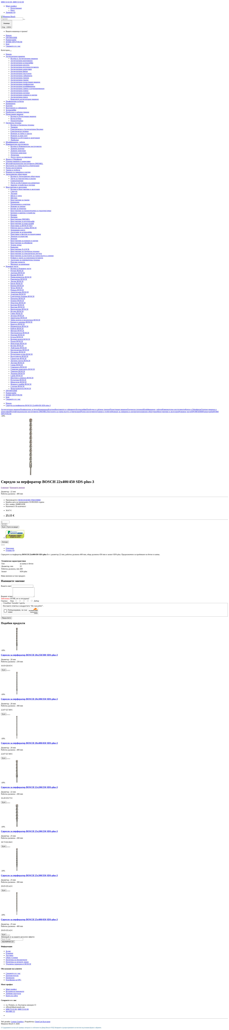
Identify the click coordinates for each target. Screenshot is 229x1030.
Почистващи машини (14, 114)
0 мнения (4, 488)
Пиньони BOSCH (17, 299)
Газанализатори (16, 181)
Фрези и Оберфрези (14, 159)
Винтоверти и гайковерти (16, 108)
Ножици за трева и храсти (21, 133)
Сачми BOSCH (16, 365)
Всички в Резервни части (20, 269)
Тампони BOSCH (17, 371)
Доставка (9, 955)
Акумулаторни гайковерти (21, 76)
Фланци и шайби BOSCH (20, 384)
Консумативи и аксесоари (16, 187)
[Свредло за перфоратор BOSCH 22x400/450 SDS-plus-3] (31, 476)
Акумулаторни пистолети (20, 73)
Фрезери (13, 217)
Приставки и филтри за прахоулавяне (25, 234)
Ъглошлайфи (11, 110)
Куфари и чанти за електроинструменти (26, 258)
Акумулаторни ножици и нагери (23, 95)
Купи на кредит (12, 527)
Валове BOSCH (16, 275)
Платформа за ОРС (13, 980)
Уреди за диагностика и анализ (23, 179)
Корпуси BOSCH (17, 324)
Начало (9, 35)
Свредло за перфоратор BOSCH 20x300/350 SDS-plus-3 (29, 699)
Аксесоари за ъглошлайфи (21, 232)
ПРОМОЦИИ (11, 38)
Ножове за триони (17, 206)
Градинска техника (13, 123)
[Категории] (11, 50)
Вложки (13, 215)
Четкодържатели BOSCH (20, 389)
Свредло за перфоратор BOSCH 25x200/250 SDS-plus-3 (29, 831)
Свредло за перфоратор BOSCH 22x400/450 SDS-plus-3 (28, 405)
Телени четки (15, 245)
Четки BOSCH (16, 288)
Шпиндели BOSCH (18, 382)
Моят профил (11, 989)
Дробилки (14, 140)
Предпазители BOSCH (19, 333)
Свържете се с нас (13, 46)
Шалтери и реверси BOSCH (21, 378)
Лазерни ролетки (17, 149)
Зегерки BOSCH (17, 316)
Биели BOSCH (16, 283)
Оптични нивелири (18, 153)
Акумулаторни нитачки (20, 93)
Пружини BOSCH (17, 352)
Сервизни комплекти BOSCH (22, 369)
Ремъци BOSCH (17, 290)
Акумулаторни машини (15, 56)
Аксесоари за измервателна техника (25, 260)
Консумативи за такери (19, 200)
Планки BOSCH (17, 301)
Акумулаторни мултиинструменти (24, 67)
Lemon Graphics (17, 1022)
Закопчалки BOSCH (18, 318)
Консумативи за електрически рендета (26, 253)
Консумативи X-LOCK (19, 249)
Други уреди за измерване (21, 157)
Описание (10, 548)
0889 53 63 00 (23, 1009)
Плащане (9, 953)
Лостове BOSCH (17, 363)
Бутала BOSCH (16, 337)
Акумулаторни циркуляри (21, 69)
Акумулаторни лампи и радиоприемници (27, 89)
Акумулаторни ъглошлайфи (21, 63)
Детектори (14, 155)
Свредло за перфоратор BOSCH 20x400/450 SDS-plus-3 (29, 743)
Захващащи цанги (17, 230)
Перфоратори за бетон (15, 101)
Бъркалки (14, 247)
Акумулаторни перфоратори (22, 84)
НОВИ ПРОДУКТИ (14, 42)
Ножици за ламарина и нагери (18, 172)
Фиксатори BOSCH (18, 343)
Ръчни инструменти (14, 168)
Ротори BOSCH (16, 271)
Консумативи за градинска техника (24, 251)
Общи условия (12, 958)
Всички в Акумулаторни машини (24, 59)
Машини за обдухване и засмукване (25, 138)
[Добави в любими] (7, 670)
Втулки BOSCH (16, 311)
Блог (8, 44)
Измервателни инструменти (17, 144)
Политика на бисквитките (16, 960)
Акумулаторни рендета (19, 65)
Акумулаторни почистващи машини (25, 82)
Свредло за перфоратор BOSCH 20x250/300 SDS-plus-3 (29, 655)
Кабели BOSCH (16, 329)
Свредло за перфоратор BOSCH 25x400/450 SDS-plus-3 (29, 919)
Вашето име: (6, 586)
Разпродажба (11, 40)
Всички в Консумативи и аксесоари (25, 189)
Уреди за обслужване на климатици (25, 183)
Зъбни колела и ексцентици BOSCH (25, 320)
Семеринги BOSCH (18, 367)
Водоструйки (15, 119)
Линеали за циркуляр (19, 236)
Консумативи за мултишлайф (22, 221)
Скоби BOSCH (16, 376)
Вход (12, 10)
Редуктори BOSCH (18, 380)
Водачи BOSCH (16, 346)
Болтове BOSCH (17, 305)
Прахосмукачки (16, 121)
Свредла (13, 191)
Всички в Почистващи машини (23, 116)
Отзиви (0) (10, 550)
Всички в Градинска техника (22, 125)
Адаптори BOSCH (18, 294)
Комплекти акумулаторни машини (24, 99)
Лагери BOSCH (16, 281)
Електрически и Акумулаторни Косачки (26, 129)
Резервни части (12, 266)
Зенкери (13, 239)
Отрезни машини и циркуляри (18, 161)
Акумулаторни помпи (19, 91)
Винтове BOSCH (17, 307)
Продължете (6, 618)
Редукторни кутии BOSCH (21, 354)
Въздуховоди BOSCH (19, 356)
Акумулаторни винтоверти (21, 61)
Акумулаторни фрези (19, 71)
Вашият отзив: (7, 596)
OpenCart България (42, 1022)
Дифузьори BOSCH (18, 348)
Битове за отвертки (18, 209)
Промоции (10, 978)
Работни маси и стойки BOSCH (23, 228)
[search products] (24, 19)
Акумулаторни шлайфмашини (22, 86)
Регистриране (16, 8)
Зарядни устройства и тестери (22, 185)
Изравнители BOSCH (19, 326)
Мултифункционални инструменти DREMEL (24, 163)
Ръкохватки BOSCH (18, 279)
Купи (3, 527)
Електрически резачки (19, 131)
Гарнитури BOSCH (18, 359)
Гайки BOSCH (16, 313)
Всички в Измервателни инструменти (26, 146)
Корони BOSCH (17, 286)
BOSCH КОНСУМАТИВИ (29, 500)
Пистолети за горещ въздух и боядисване (22, 166)
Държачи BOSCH (17, 373)
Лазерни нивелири (18, 151)
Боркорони (14, 202)
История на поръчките (15, 991)
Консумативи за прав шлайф (22, 223)
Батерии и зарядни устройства (22, 213)
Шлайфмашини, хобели (15, 142)
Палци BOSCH (16, 341)
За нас (8, 951)
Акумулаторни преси (19, 97)
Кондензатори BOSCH (19, 350)
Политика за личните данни (17, 962)
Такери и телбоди (13, 170)
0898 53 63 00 (11, 1009)
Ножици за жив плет (18, 136)
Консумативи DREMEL (20, 219)
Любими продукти (13, 993)
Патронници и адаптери (20, 204)
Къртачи (9, 106)
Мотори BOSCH (17, 331)
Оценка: (4, 601)
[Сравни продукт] (9, 670)
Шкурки (13, 198)
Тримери (14, 127)
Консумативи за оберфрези (21, 243)
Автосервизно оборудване (16, 174)
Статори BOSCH (17, 386)
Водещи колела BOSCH (20, 339)
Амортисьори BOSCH (19, 292)
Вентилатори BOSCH (19, 309)
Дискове (13, 193)
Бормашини (10, 103)
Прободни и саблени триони (17, 112)
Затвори (5, 542)
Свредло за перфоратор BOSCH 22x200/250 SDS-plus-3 (29, 787)
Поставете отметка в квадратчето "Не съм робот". (23, 606)
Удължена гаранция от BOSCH (18, 964)
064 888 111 (10, 1011)
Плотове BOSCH (17, 335)
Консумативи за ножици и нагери (24, 241)
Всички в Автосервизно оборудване (25, 176)
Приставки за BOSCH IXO (21, 226)
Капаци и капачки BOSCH (21, 322)
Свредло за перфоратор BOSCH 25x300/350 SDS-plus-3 (29, 875)
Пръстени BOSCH (18, 303)
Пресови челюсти (17, 262)
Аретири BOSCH (17, 273)
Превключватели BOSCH (20, 277)
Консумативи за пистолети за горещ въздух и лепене (32, 256)
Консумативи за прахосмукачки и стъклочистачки (30, 211)
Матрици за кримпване (19, 264)
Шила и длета (16, 196)
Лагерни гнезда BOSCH (20, 361)
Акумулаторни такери (19, 80)
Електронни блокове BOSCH (22, 296)
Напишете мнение (17, 488)
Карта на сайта (12, 996)
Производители (12, 976)
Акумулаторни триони (19, 78)
